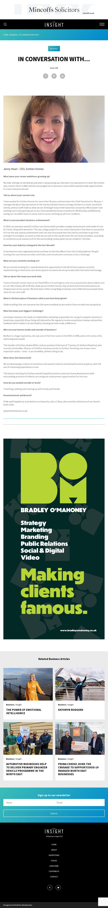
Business (14, 34)
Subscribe (54, 866)
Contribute (54, 871)
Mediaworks (27, 905)
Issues (54, 860)
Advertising (54, 855)
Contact (54, 876)
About (54, 850)
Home (5, 34)
